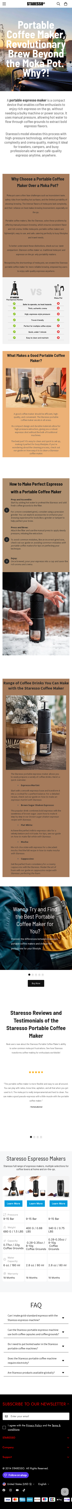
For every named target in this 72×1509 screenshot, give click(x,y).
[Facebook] (4, 1490)
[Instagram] (10, 1490)
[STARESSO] (36, 3)
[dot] (29, 975)
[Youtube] (17, 1490)
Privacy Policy (34, 1425)
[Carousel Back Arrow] (5, 932)
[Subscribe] (65, 1416)
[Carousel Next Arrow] (66, 932)
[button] (65, 4)
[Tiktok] (24, 1490)
